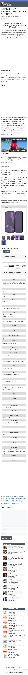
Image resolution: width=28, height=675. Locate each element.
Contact (7, 665)
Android (16, 496)
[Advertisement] (14, 55)
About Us (12, 665)
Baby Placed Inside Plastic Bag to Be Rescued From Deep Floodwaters (16, 563)
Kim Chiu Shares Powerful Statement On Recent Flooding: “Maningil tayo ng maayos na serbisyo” (16, 569)
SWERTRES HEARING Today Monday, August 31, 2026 (14, 655)
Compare (7, 251)
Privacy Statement (10, 667)
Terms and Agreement (14, 669)
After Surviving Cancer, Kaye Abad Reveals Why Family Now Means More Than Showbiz (16, 575)
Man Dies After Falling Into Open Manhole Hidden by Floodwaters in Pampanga (15, 593)
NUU (20, 496)
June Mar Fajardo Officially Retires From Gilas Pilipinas (15, 598)
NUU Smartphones (6, 503)
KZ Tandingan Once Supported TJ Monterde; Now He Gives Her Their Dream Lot (15, 558)
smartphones (15, 503)
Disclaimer (19, 667)
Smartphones (4, 18)
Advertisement (19, 665)
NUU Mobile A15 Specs (17, 501)
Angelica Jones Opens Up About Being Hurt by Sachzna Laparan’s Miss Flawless (16, 552)
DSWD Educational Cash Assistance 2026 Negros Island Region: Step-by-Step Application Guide (16, 581)
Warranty (24, 265)
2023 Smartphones (8, 496)
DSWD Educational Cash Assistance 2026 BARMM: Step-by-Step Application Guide (16, 587)
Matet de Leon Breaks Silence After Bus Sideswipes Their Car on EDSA (15, 547)
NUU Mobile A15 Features (15, 498)
